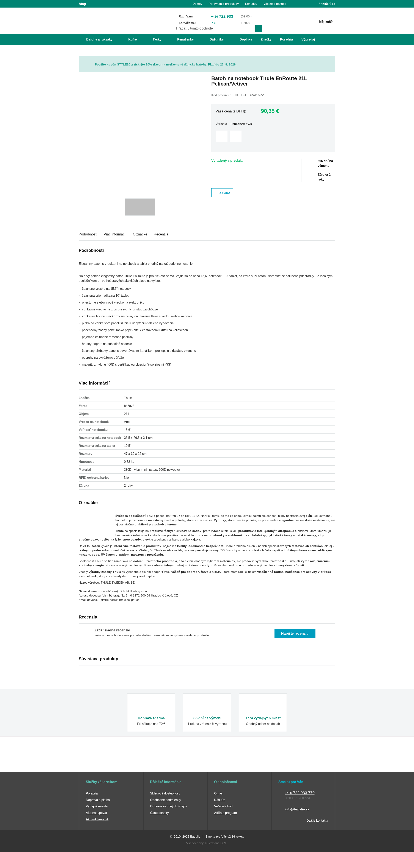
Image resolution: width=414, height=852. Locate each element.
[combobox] (214, 28)
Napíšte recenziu (295, 633)
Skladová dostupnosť (165, 793)
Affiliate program (225, 813)
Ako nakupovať (96, 813)
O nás (218, 793)
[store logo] (106, 21)
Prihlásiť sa (326, 3)
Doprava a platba (98, 800)
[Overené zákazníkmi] (157, 763)
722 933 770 (222, 19)
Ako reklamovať (97, 819)
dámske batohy (195, 64)
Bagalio (195, 836)
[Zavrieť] (332, 59)
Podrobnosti (88, 234)
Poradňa (92, 793)
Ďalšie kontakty (317, 820)
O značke (140, 234)
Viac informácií (115, 234)
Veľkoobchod (223, 806)
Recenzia (161, 234)
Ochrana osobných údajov (168, 806)
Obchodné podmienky (165, 800)
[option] (221, 136)
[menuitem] (95, 39)
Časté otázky (159, 813)
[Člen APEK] (93, 763)
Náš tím (219, 800)
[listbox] (273, 137)
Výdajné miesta (97, 806)
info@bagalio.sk (297, 809)
